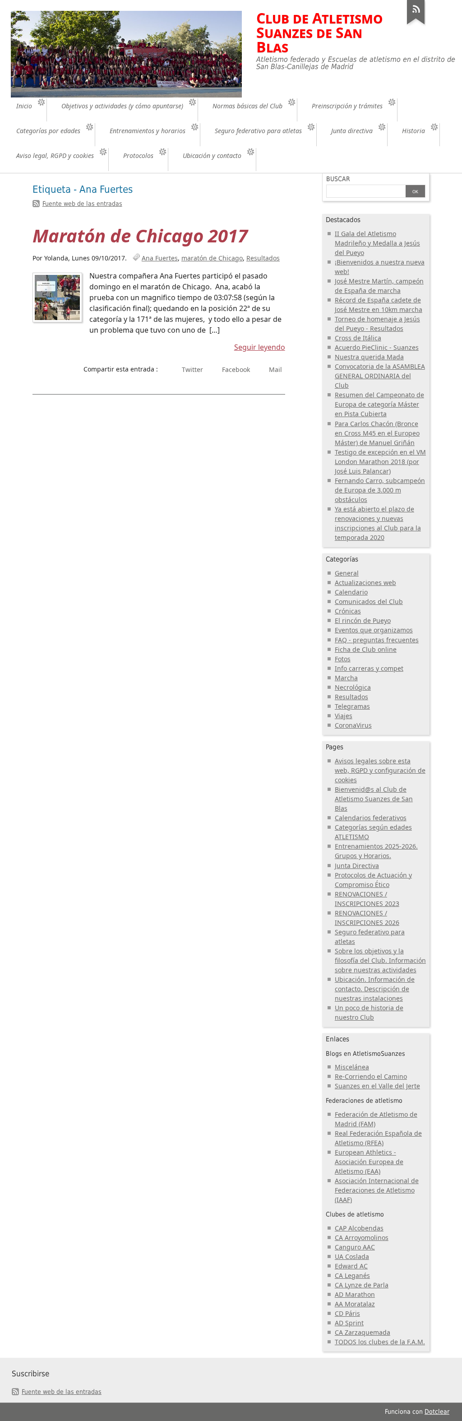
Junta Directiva (357, 865)
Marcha (346, 677)
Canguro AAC (355, 1247)
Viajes (343, 715)
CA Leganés (352, 1275)
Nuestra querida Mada (369, 357)
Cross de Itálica (358, 338)
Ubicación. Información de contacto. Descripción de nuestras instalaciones (375, 989)
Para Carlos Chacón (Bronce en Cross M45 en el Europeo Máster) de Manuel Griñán (377, 433)
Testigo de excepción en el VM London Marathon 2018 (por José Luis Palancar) (380, 461)
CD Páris (347, 1313)
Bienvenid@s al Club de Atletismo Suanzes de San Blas (374, 799)
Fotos (343, 659)
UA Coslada (352, 1256)
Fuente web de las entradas (82, 203)
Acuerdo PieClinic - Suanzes (377, 347)
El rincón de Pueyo (363, 620)
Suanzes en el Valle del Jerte (377, 1086)
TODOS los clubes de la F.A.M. (380, 1341)
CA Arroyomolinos (361, 1237)
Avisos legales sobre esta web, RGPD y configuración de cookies (380, 770)
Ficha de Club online (366, 649)
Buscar (338, 178)
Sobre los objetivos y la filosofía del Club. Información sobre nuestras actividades (380, 960)
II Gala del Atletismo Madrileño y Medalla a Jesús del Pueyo (377, 243)
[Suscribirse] (416, 24)
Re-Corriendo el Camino (371, 1076)
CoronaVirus (353, 725)
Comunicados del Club (369, 601)
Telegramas (352, 706)
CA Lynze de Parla (361, 1285)
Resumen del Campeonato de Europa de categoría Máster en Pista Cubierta (379, 404)
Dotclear (437, 1411)
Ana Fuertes (160, 258)
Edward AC (351, 1266)
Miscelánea (352, 1067)
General (347, 573)
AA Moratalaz (355, 1304)
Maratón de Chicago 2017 (140, 235)
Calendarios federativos (371, 817)
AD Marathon (355, 1294)
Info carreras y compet (369, 668)
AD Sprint (349, 1323)
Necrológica (353, 687)
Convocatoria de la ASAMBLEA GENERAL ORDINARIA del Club (380, 376)
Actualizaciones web (365, 582)
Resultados (263, 258)
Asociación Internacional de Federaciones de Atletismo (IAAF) (377, 1190)
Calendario (351, 592)
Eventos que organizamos (374, 630)
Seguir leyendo (259, 347)
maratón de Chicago (212, 258)
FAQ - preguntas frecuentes (377, 640)
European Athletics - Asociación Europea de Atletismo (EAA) (369, 1161)
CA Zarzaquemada (362, 1332)
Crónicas (348, 611)
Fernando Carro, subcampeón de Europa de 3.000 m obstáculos (380, 490)
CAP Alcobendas (359, 1228)
